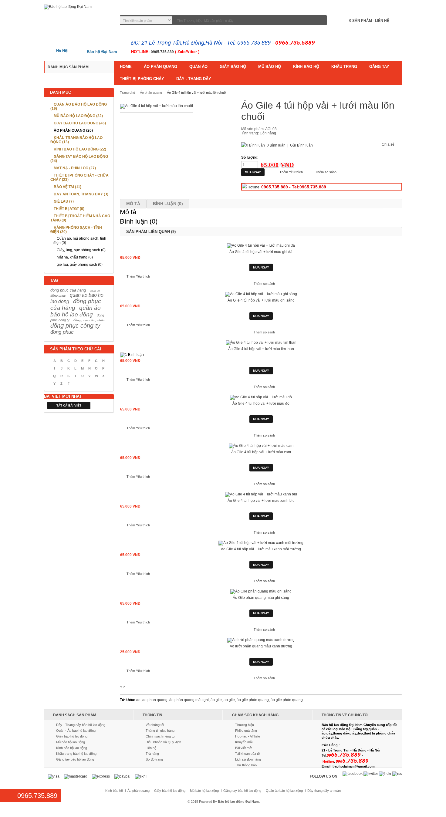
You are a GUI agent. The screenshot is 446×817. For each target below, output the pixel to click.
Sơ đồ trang (154, 759)
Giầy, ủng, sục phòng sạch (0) (81, 250)
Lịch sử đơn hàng (248, 759)
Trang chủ (127, 92)
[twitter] (370, 773)
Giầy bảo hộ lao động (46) (80, 123)
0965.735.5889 (295, 42)
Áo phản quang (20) (73, 130)
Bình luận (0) (168, 203)
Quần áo (198, 66)
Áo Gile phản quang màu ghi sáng (261, 598)
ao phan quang (154, 700)
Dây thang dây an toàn (324, 790)
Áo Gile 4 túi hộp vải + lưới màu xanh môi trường (261, 549)
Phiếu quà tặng (246, 730)
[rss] (397, 773)
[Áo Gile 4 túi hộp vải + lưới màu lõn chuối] (156, 106)
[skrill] (141, 776)
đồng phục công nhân (89, 320)
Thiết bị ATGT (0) (69, 209)
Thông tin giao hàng (160, 730)
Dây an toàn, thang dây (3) (81, 194)
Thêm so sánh (325, 172)
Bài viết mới (243, 748)
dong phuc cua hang (68, 290)
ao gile (229, 700)
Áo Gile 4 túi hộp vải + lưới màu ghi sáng (261, 300)
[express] (101, 776)
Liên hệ (151, 748)
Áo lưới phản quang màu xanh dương (261, 646)
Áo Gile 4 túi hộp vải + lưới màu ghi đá (260, 252)
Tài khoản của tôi (247, 753)
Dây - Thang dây (193, 78)
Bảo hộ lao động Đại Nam (238, 801)
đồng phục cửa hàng (75, 304)
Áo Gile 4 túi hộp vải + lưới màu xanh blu (261, 500)
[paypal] (122, 776)
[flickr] (385, 773)
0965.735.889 (162, 52)
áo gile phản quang (253, 700)
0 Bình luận (276, 145)
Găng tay (379, 66)
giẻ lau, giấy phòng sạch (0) (80, 264)
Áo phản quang (160, 66)
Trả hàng (152, 753)
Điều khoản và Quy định (163, 742)
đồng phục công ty (75, 325)
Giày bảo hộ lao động (71, 736)
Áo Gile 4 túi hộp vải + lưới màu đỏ (260, 403)
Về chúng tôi (155, 725)
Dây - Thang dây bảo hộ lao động (80, 725)
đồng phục (58, 295)
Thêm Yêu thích (291, 172)
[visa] (53, 776)
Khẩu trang (344, 66)
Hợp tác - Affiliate (247, 736)
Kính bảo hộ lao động (71, 748)
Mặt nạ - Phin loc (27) (75, 168)
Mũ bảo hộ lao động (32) (78, 116)
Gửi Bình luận (301, 145)
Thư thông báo (246, 765)
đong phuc (62, 332)
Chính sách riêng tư (160, 736)
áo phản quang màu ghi (189, 700)
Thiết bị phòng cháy (142, 78)
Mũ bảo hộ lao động (70, 742)
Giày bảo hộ (233, 66)
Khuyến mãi (243, 742)
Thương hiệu (244, 725)
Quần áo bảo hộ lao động (284, 790)
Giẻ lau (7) (64, 201)
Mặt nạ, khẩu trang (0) (75, 257)
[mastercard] (75, 776)
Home (126, 66)
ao (138, 700)
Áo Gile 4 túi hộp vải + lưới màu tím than (261, 349)
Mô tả (133, 203)
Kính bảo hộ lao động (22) (80, 149)
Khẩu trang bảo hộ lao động (76, 753)
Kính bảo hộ (306, 66)
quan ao (95, 290)
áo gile (216, 700)
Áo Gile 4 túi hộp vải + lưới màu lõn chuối (196, 92)
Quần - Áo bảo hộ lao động (76, 730)
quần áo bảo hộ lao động (75, 311)
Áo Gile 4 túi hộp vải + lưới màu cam (261, 452)
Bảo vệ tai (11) (67, 187)
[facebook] (353, 773)
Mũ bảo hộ (269, 66)
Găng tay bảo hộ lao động (75, 759)
